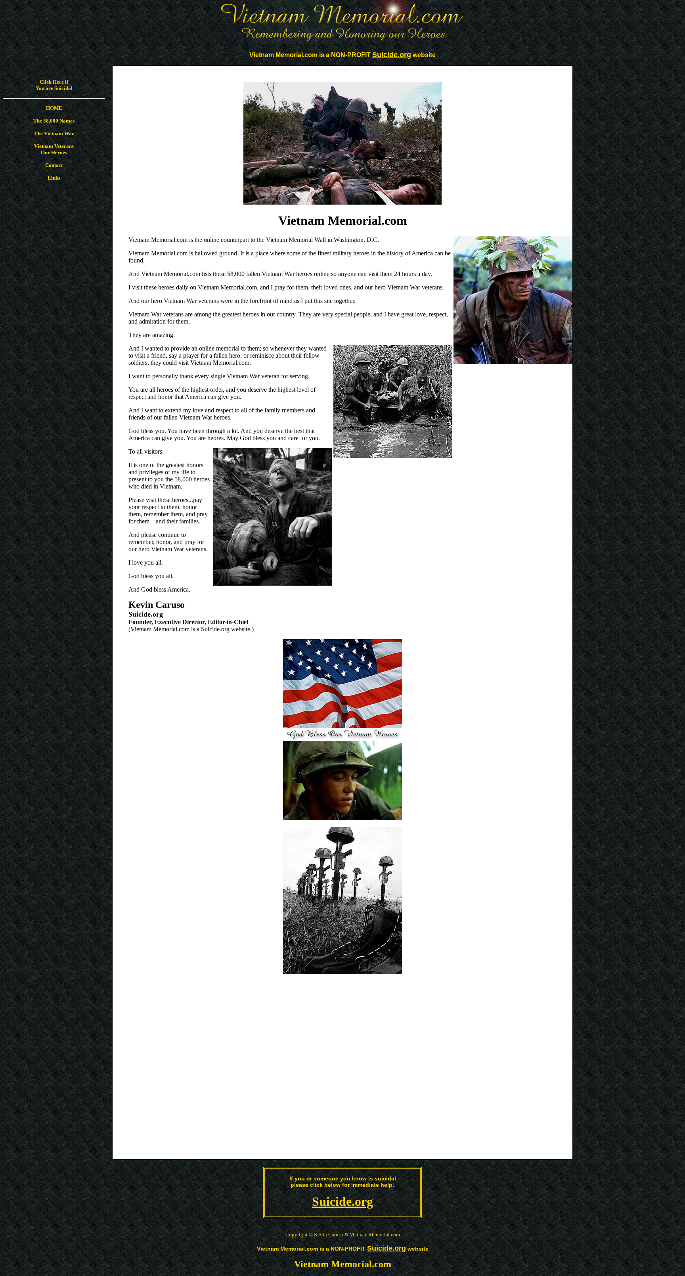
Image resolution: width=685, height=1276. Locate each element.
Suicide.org (342, 1201)
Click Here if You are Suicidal (54, 85)
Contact (54, 165)
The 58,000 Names (54, 121)
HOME (54, 108)
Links (54, 178)
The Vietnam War (54, 133)
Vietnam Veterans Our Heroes (54, 149)
